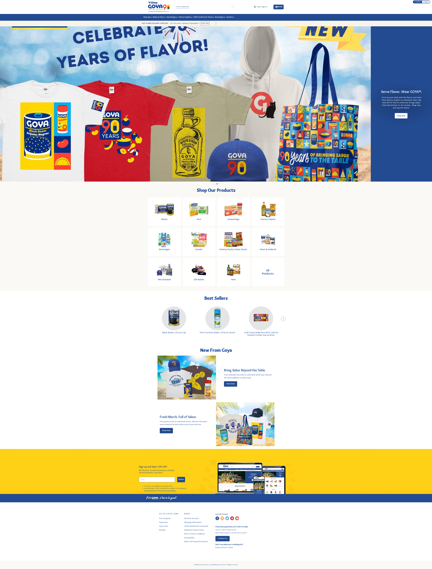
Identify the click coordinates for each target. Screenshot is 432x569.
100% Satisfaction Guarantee (196, 526)
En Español (417, 2)
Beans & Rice (158, 17)
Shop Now (401, 116)
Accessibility (189, 537)
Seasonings (171, 17)
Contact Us (222, 538)
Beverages (219, 17)
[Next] (283, 319)
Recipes (162, 530)
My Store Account (191, 518)
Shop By (146, 17)
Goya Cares (163, 526)
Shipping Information (192, 522)
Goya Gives (163, 522)
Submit (181, 479)
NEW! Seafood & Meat (202, 17)
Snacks (229, 17)
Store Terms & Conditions (167, 491)
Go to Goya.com (182, 6)
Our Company (164, 518)
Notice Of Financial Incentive (196, 541)
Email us (218, 547)
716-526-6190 (231, 530)
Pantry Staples (185, 17)
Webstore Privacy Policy (194, 530)
